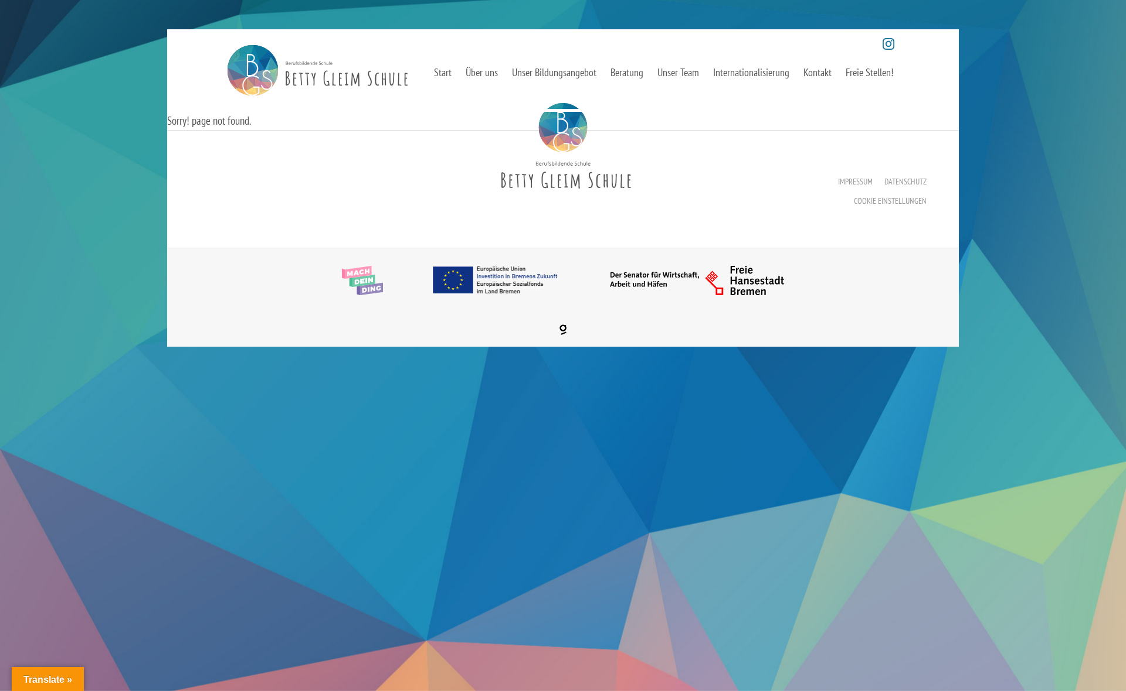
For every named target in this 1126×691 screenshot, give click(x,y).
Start (443, 72)
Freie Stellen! (869, 72)
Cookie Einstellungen (890, 201)
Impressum (855, 181)
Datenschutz (905, 181)
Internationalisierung (751, 72)
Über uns (482, 72)
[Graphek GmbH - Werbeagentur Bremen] (563, 329)
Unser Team (678, 72)
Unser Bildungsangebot (554, 72)
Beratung (627, 72)
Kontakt (817, 72)
